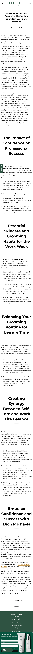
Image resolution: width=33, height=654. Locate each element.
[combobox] (2, 646)
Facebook (17, 631)
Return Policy (16, 619)
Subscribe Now (16, 614)
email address (3, 642)
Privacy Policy (16, 623)
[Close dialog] (32, 632)
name (2, 639)
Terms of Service (16, 625)
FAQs (16, 628)
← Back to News (16, 600)
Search (16, 616)
